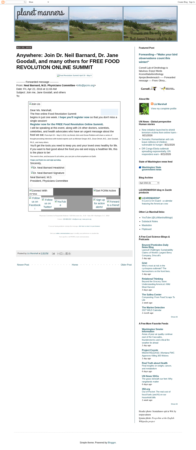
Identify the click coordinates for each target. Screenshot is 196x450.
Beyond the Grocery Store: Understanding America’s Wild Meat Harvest (156, 284)
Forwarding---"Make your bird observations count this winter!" (158, 58)
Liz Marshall (160, 104)
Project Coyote (150, 350)
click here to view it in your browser (89, 226)
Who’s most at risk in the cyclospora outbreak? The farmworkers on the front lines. (156, 268)
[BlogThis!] (61, 253)
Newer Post (23, 265)
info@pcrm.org (85, 85)
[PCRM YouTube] (60, 205)
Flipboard (147, 229)
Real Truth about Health (155, 363)
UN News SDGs (150, 376)
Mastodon (147, 225)
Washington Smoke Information (152, 330)
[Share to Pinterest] (69, 253)
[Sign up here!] (99, 207)
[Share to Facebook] (66, 253)
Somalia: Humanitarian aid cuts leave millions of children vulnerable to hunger (158, 142)
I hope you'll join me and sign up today (45, 160)
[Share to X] (64, 253)
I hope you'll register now (73, 117)
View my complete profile (163, 108)
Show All (174, 317)
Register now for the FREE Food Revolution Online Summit (66, 124)
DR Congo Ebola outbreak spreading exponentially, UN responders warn (156, 151)
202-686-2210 (67, 219)
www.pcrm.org (87, 219)
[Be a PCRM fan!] (34, 208)
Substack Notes (150, 221)
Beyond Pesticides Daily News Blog (155, 246)
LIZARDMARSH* (151, 198)
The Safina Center (151, 294)
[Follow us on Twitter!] (47, 207)
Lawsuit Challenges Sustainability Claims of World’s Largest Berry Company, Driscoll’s (157, 253)
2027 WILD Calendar (151, 310)
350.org (146, 389)
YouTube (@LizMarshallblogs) (157, 217)
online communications (63, 233)
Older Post (126, 265)
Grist (144, 263)
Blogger (112, 442)
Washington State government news (151, 168)
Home (75, 265)
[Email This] (58, 253)
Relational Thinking (152, 279)
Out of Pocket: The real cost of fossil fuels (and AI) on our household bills (156, 394)
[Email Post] (53, 253)
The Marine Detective (153, 307)
